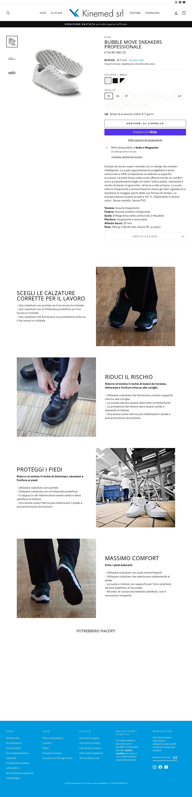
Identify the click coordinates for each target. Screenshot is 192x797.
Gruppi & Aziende (52, 753)
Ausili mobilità (13, 748)
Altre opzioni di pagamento (145, 140)
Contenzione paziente (17, 763)
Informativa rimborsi (90, 748)
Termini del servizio (89, 758)
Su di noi (56, 13)
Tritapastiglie (13, 778)
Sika (107, 37)
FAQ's (46, 748)
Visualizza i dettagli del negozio (126, 157)
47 (136, 104)
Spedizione (127, 63)
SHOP (43, 13)
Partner (135, 13)
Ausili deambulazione (17, 753)
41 (162, 96)
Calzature (11, 758)
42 (170, 96)
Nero (115, 81)
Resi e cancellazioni (53, 738)
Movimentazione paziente (19, 773)
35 (108, 96)
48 (145, 104)
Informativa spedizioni (91, 753)
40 (153, 96)
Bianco (108, 81)
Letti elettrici (12, 767)
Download (152, 13)
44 (109, 104)
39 (144, 96)
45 (118, 104)
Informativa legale (89, 738)
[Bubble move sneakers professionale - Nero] (27, 699)
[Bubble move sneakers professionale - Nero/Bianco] (31, 699)
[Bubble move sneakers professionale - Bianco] (23, 699)
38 (135, 96)
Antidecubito (13, 738)
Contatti (47, 743)
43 (179, 96)
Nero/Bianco (122, 81)
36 (117, 96)
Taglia (110, 90)
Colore (115, 74)
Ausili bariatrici (14, 743)
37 (126, 96)
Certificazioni (145, 236)
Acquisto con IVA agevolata (57, 758)
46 (127, 104)
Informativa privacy (90, 743)
